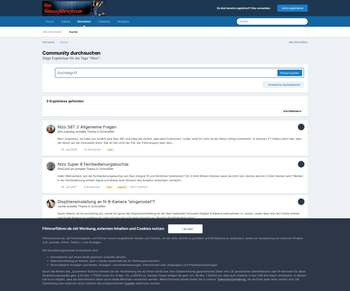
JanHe (62, 206)
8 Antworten (91, 187)
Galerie (65, 21)
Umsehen (104, 21)
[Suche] (303, 21)
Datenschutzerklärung (232, 279)
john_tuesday (66, 131)
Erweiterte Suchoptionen (284, 84)
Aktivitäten (84, 21)
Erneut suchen (290, 73)
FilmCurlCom (66, 169)
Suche (73, 31)
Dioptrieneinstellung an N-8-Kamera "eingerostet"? (106, 201)
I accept (186, 228)
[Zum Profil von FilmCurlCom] (50, 166)
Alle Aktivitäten (52, 31)
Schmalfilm (107, 131)
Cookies (130, 283)
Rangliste (123, 21)
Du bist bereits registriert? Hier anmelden (244, 8)
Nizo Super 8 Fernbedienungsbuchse (93, 164)
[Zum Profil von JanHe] (50, 203)
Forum (50, 21)
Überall (290, 21)
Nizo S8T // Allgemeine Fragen (87, 127)
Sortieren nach (292, 111)
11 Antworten (92, 149)
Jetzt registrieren (292, 8)
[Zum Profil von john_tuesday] (50, 129)
